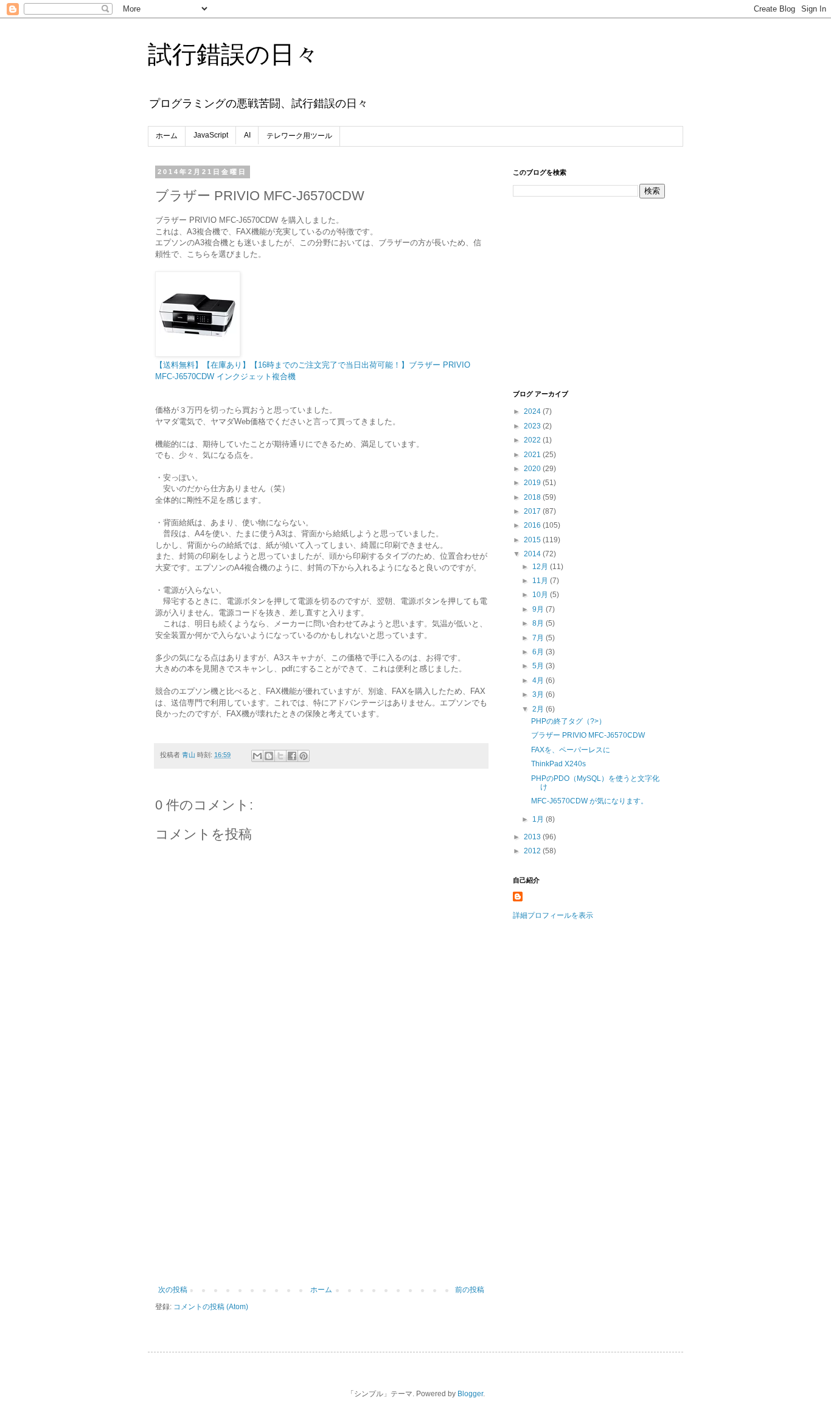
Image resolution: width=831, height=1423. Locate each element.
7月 (539, 638)
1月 (539, 819)
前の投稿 (469, 1289)
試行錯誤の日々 (233, 54)
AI (247, 135)
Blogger (470, 1394)
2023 (533, 426)
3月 (539, 694)
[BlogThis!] (269, 756)
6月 (539, 652)
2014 (533, 554)
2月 (539, 709)
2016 (533, 525)
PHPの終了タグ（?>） (568, 721)
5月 (539, 666)
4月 (539, 680)
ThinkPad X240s (558, 764)
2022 (533, 440)
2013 (533, 837)
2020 (533, 468)
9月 (539, 609)
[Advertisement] (321, 1194)
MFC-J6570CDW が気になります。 (589, 801)
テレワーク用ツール (299, 135)
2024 (533, 411)
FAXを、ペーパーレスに (570, 750)
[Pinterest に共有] (303, 756)
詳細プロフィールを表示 (553, 915)
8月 (539, 623)
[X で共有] (280, 756)
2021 (533, 454)
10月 (541, 594)
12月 (541, 566)
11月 (541, 580)
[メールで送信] (257, 756)
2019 (533, 482)
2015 (533, 540)
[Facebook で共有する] (292, 756)
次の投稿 (172, 1289)
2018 (533, 497)
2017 (533, 511)
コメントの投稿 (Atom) (210, 1306)
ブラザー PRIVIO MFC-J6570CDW (588, 735)
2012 (533, 851)
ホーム (167, 135)
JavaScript (210, 135)
